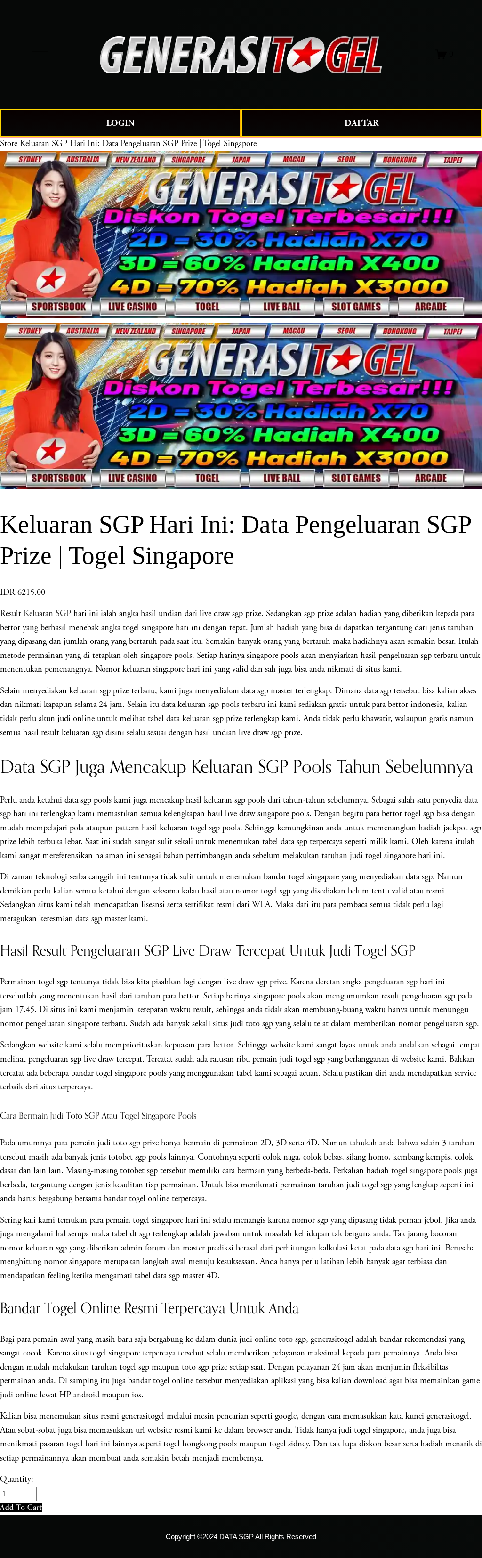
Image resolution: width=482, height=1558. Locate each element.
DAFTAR (361, 123)
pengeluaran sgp (391, 982)
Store (8, 143)
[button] (21, 1507)
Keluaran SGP (47, 613)
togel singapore (416, 1171)
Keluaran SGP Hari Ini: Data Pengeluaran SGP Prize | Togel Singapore (138, 143)
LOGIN (120, 123)
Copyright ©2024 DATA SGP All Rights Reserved (241, 1537)
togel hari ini (88, 1444)
